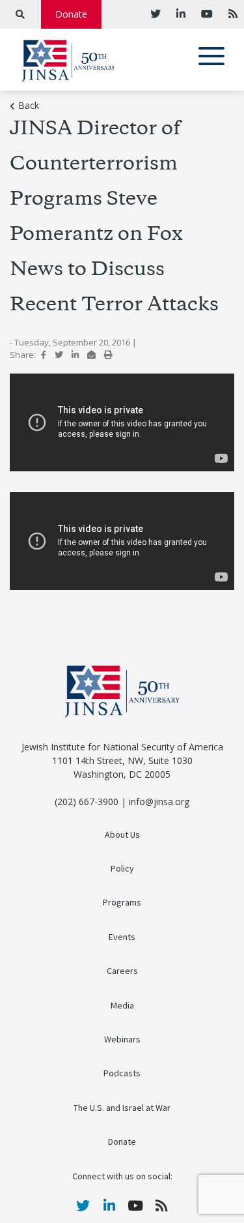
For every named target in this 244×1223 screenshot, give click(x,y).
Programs (122, 902)
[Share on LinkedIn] (75, 355)
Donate (71, 14)
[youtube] (205, 14)
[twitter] (155, 14)
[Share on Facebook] (43, 355)
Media (122, 1005)
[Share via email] (91, 355)
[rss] (231, 14)
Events (122, 937)
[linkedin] (179, 14)
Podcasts (122, 1073)
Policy (122, 868)
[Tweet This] (59, 355)
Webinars (122, 1039)
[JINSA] (68, 58)
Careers (122, 971)
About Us (122, 835)
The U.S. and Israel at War (122, 1108)
